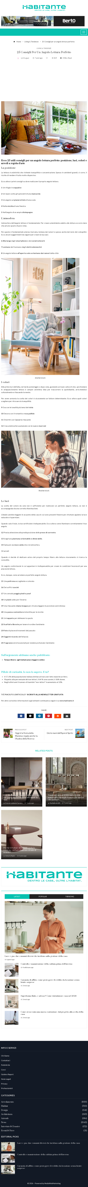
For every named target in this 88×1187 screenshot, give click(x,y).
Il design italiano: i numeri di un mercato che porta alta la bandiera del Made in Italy (21, 797)
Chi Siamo (5, 1056)
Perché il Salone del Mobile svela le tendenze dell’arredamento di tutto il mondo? (19, 850)
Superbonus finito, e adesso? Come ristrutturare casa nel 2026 (49, 996)
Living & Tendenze (44, 48)
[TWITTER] (30, 716)
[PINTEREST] (48, 716)
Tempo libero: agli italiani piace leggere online (24, 660)
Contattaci (5, 1060)
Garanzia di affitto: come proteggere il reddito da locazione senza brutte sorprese (50, 981)
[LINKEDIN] (39, 716)
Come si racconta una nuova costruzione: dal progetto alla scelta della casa (52, 1013)
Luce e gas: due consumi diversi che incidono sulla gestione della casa (36, 956)
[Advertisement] (44, 81)
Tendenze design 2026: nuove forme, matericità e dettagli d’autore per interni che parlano (66, 797)
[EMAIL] (66, 716)
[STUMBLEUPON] (57, 716)
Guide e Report (7, 1074)
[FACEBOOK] (21, 716)
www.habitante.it (67, 701)
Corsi (3, 1070)
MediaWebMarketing (52, 1183)
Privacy (4, 1084)
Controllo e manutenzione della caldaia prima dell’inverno (46, 964)
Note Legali (6, 1079)
